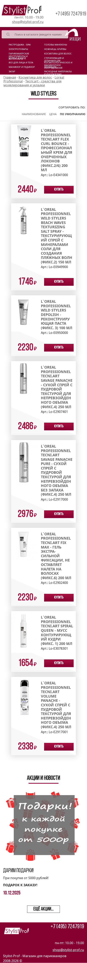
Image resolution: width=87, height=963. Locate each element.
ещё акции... (43, 909)
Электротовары (18, 49)
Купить (59, 190)
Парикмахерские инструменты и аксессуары (19, 54)
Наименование (34, 114)
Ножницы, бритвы (55, 49)
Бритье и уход (17, 58)
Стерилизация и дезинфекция (54, 59)
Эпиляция (50, 67)
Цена (53, 114)
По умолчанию (72, 114)
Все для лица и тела (21, 62)
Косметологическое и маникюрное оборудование (58, 63)
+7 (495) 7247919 (70, 14)
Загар (12, 71)
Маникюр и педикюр (22, 67)
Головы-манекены (55, 44)
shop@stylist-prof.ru (28, 21)
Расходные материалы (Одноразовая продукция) (58, 72)
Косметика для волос (58, 53)
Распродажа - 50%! (20, 44)
